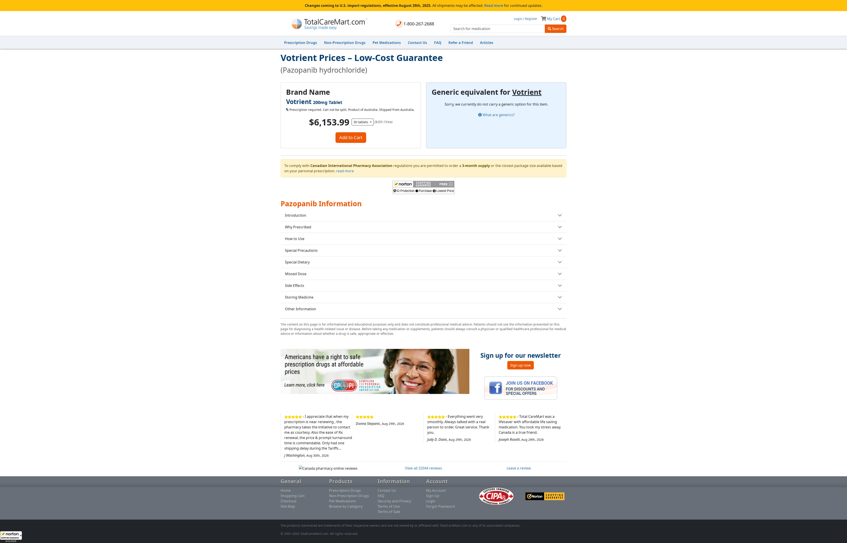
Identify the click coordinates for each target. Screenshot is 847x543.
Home (286, 490)
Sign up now (520, 365)
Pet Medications (387, 42)
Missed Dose (295, 273)
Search (557, 28)
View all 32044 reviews (423, 468)
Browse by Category (346, 506)
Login (430, 501)
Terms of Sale (389, 511)
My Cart (555, 18)
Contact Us (417, 42)
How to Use (294, 238)
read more (345, 170)
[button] (11, 537)
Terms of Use (389, 506)
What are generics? (498, 114)
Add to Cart (350, 137)
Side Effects (294, 285)
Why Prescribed (298, 227)
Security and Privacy (394, 501)
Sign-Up (432, 495)
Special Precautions (301, 250)
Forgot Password (440, 506)
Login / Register (525, 19)
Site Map (288, 506)
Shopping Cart (293, 495)
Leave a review (519, 468)
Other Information (300, 309)
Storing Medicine (299, 297)
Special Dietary (297, 262)
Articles (486, 42)
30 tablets (361, 122)
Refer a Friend (460, 42)
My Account (436, 490)
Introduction (295, 215)
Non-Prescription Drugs (344, 42)
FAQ (437, 42)
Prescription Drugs (300, 42)
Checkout (288, 501)
